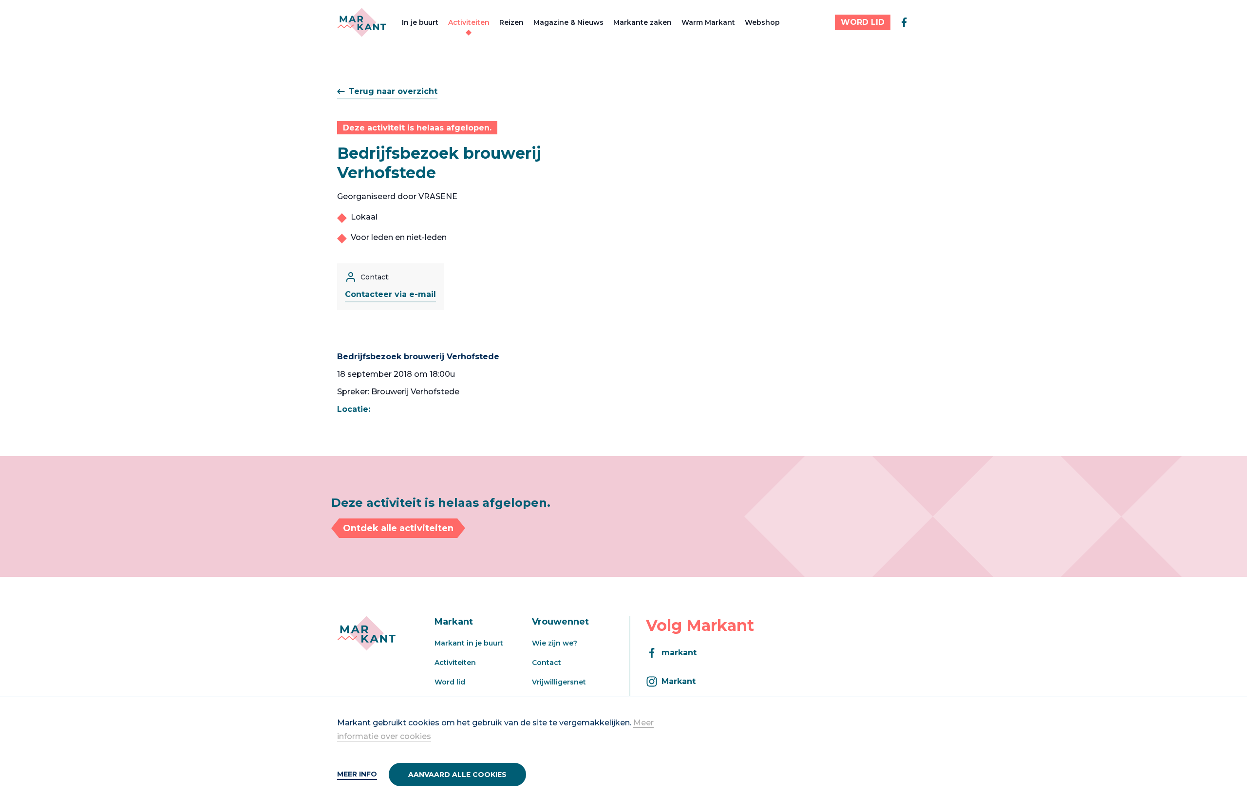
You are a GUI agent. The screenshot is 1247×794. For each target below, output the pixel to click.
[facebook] (904, 22)
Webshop (762, 22)
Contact (546, 662)
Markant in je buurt (469, 643)
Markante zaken (642, 22)
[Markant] (361, 22)
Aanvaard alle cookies (457, 774)
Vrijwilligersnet (559, 682)
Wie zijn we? (554, 643)
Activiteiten (469, 22)
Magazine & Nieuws (568, 22)
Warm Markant (708, 22)
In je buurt (420, 22)
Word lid (450, 682)
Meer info (357, 774)
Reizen (511, 22)
